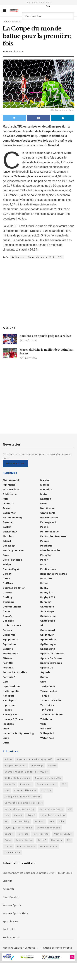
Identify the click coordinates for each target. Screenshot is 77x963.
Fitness (7, 658)
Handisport (10, 700)
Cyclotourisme (12, 606)
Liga (6, 815)
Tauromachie (48, 691)
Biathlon (8, 536)
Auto (6, 498)
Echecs (7, 630)
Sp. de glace (48, 639)
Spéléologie (48, 644)
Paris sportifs (41, 834)
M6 (6, 821)
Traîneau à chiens (51, 714)
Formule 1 (9, 676)
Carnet (7, 573)
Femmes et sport (47, 784)
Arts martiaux (11, 489)
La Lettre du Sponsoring (18, 733)
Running (45, 601)
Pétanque (46, 545)
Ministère (46, 489)
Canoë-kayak (11, 569)
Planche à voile (50, 550)
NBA (51, 821)
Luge (6, 737)
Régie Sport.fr (11, 937)
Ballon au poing (13, 517)
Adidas (8, 759)
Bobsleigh (9, 545)
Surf (43, 681)
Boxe (6, 555)
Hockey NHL (10, 714)
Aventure (8, 503)
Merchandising (21, 821)
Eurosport (26, 784)
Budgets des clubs (15, 766)
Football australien (15, 672)
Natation (45, 498)
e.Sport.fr (8, 888)
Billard (7, 540)
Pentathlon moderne (53, 536)
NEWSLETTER (15, 463)
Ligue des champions (52, 815)
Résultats (46, 578)
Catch (6, 578)
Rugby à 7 (46, 592)
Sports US (46, 667)
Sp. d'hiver (47, 634)
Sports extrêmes (51, 662)
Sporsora (56, 840)
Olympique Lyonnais (48, 828)
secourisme (48, 616)
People (44, 540)
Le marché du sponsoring (19, 809)
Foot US (8, 662)
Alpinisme (9, 484)
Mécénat (39, 821)
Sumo (44, 676)
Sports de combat (52, 653)
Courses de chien (14, 587)
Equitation (9, 644)
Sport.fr (7, 880)
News (43, 503)
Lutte (6, 742)
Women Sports (48, 846)
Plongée (45, 555)
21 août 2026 (29, 340)
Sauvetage (47, 611)
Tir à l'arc (46, 709)
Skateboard (47, 620)
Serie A (42, 840)
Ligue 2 (31, 815)
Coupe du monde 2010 (48, 778)
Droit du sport (12, 625)
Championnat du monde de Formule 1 (26, 772)
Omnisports (47, 512)
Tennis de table (50, 700)
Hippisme (9, 705)
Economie (9, 634)
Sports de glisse (51, 658)
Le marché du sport (51, 809)
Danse (7, 611)
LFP (70, 809)
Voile (43, 723)
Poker (44, 559)
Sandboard (47, 606)
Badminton (9, 512)
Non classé (47, 508)
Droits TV (9, 784)
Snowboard (47, 630)
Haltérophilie (11, 691)
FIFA (6, 790)
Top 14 (8, 846)
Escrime (8, 648)
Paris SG (23, 834)
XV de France (12, 852)
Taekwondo (47, 686)
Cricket (7, 592)
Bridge (7, 564)
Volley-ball (47, 733)
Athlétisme (10, 494)
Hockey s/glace (13, 719)
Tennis (44, 695)
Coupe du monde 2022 (41, 257)
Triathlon (46, 719)
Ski (42, 625)
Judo (6, 728)
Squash (45, 672)
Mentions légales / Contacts (19, 947)
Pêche (44, 526)
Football (16, 21)
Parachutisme (49, 517)
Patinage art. (48, 522)
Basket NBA (10, 531)
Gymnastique (11, 686)
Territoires (47, 705)
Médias (44, 484)
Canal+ (52, 766)
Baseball (8, 522)
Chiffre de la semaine (17, 778)
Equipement (10, 639)
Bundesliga (37, 766)
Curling (7, 597)
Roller (44, 583)
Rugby (44, 587)
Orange (8, 834)
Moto (43, 494)
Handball (8, 695)
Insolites (8, 723)
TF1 (60, 257)
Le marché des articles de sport (23, 803)
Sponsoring (47, 648)
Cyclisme (9, 601)
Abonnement (11, 480)
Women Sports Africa (15, 913)
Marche (45, 480)
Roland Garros (24, 840)
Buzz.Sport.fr (11, 897)
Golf (5, 681)
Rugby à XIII (47, 597)
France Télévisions (25, 790)
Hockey (7, 709)
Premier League (63, 834)
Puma (7, 840)
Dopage (7, 616)
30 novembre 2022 (13, 51)
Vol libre (46, 728)
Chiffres (8, 583)
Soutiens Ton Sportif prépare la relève (45, 335)
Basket (7, 526)
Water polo (47, 737)
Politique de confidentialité (56, 947)
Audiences (18, 257)
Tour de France (26, 846)
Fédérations (10, 653)
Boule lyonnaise (13, 550)
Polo (43, 564)
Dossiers (8, 620)
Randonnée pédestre (53, 573)
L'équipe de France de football (22, 797)
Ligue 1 (18, 815)
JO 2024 (46, 790)
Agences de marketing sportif (34, 759)
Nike (61, 821)
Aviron (7, 508)
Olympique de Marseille (18, 828)
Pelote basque (49, 531)
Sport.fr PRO (10, 921)
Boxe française (12, 559)
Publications (48, 569)
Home (6, 21)
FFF (64, 784)
